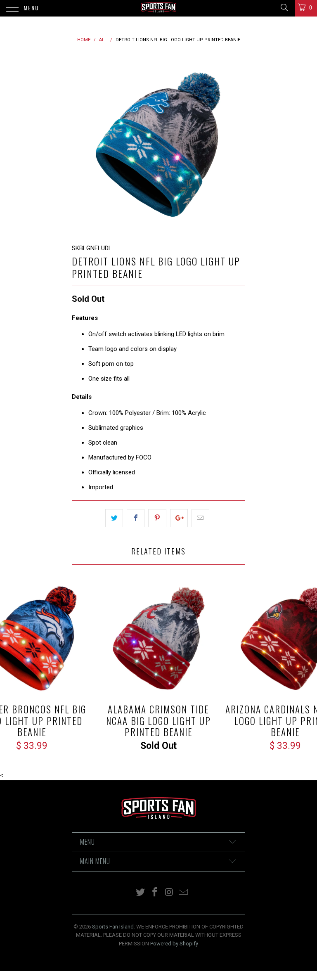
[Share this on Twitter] (114, 518)
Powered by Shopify (174, 943)
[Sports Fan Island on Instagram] (169, 892)
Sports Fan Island (113, 927)
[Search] (283, 7)
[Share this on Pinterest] (157, 518)
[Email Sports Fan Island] (183, 892)
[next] (236, 144)
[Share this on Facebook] (135, 518)
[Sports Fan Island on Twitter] (141, 892)
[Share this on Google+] (179, 518)
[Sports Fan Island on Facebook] (155, 892)
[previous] (80, 144)
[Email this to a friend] (200, 518)
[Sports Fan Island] (158, 8)
